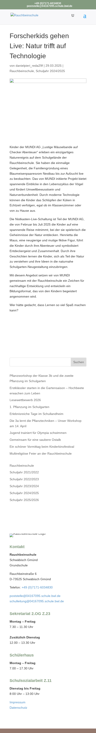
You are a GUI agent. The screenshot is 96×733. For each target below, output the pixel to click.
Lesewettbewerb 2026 (25, 400)
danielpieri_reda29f (29, 65)
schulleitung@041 (22, 601)
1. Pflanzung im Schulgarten (29, 407)
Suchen (78, 362)
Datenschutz (18, 707)
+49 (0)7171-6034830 (37, 587)
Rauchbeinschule (22, 71)
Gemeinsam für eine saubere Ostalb (35, 439)
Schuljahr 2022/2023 (24, 479)
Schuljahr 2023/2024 (24, 486)
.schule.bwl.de (54, 601)
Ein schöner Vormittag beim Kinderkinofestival (42, 446)
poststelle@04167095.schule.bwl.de (35, 596)
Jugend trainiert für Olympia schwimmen (38, 433)
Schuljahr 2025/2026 (24, 500)
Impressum (17, 702)
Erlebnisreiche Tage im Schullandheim (36, 414)
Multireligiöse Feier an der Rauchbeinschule (41, 453)
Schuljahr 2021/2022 (24, 472)
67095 (39, 601)
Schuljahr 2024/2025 (50, 71)
